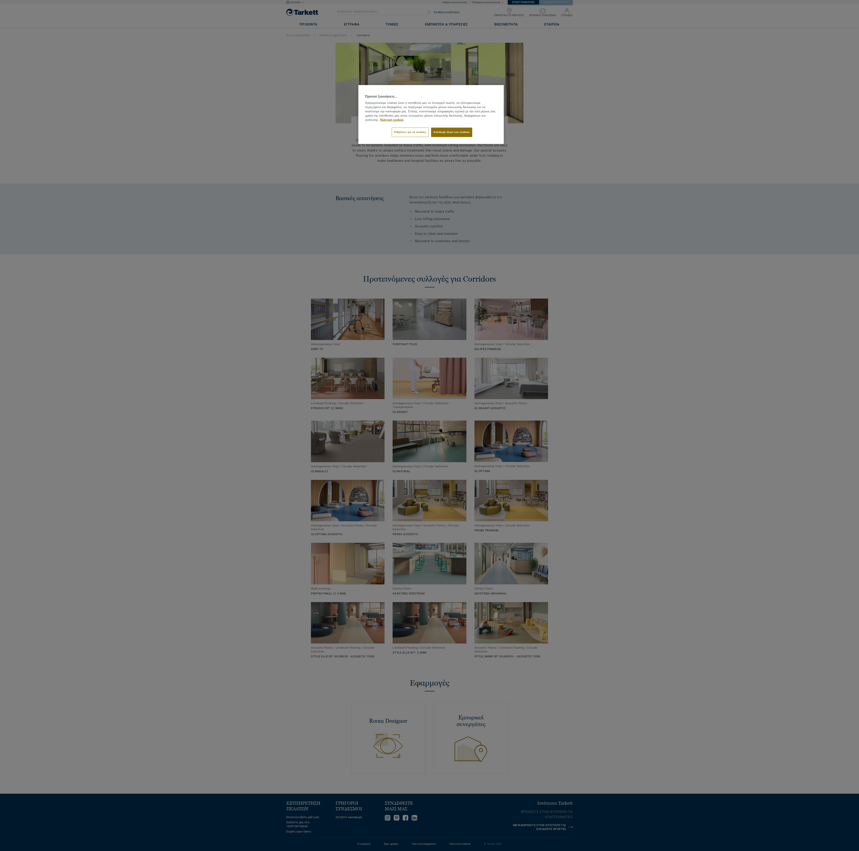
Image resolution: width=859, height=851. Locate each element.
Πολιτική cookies (392, 120)
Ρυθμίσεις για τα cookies (410, 132)
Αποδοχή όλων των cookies (452, 132)
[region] (431, 114)
